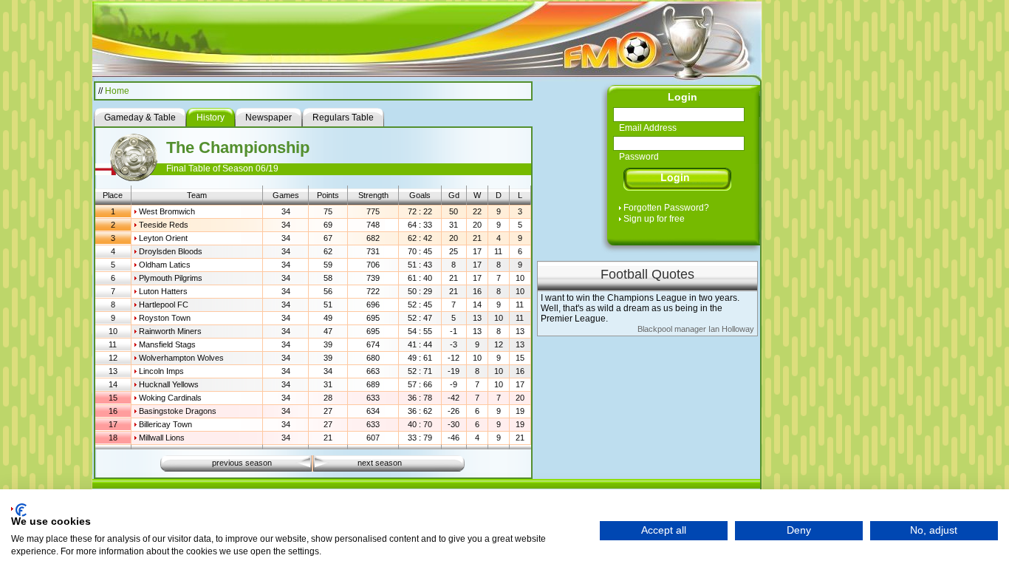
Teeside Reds (163, 224)
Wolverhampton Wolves (181, 357)
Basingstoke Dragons (177, 411)
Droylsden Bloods (170, 251)
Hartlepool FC (163, 304)
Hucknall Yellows (169, 384)
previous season (242, 462)
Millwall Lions (162, 437)
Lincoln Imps (161, 371)
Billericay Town (165, 424)
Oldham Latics (165, 264)
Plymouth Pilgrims (170, 277)
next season (380, 462)
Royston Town (165, 317)
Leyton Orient (163, 238)
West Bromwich (167, 211)
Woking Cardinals (170, 397)
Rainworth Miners (170, 331)
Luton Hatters (163, 291)
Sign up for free (654, 219)
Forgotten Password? (666, 208)
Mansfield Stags (167, 344)
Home (117, 91)
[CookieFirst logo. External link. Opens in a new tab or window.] (19, 510)
